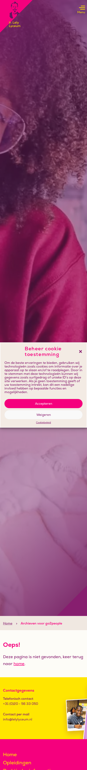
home (19, 663)
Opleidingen (17, 762)
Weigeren (43, 415)
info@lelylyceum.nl (17, 719)
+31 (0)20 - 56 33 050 (20, 704)
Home (7, 623)
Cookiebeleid (43, 422)
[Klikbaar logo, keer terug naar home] (16, 16)
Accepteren (43, 403)
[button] (81, 351)
